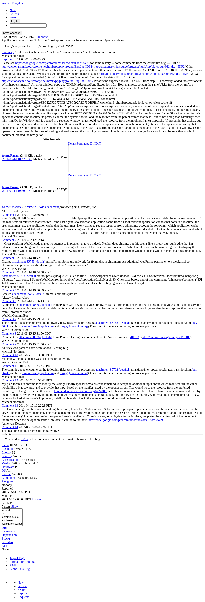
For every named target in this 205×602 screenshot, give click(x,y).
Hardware (8, 467)
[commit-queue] (12, 517)
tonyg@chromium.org (74, 326)
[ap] (12, 513)
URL (5, 527)
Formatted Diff (86, 143)
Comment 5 (9, 290)
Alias (5, 545)
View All (32, 207)
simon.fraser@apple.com (38, 326)
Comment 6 (9, 301)
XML (13, 565)
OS (4, 470)
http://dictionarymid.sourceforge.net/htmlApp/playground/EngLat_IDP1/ (47, 66)
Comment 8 (9, 333)
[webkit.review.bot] (12, 524)
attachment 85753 (23, 261)
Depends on (9, 535)
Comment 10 (10, 355)
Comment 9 (9, 344)
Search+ (15, 17)
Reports (22, 593)
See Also (7, 542)
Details (72, 143)
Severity (7, 456)
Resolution (8, 448)
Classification (10, 459)
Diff (98, 143)
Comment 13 (10, 405)
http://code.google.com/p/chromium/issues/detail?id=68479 (52, 63)
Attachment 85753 (13, 276)
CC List (7, 503)
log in (24, 439)
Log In (14, 21)
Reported (7, 59)
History (37, 499)
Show (15, 506)
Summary (8, 52)
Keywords (8, 531)
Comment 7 (9, 319)
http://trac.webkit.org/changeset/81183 (166, 337)
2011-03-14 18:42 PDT (17, 159)
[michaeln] (12, 520)
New (13, 10)
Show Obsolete (12, 207)
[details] (40, 261)
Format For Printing (22, 561)
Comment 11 (10, 366)
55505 (45, 36)
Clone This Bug (20, 569)
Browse (14, 13)
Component (9, 477)
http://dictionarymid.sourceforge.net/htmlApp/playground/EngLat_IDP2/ (139, 66)
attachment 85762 (23, 294)
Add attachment (49, 207)
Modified (7, 495)
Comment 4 (9, 272)
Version (6, 463)
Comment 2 (9, 240)
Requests (23, 597)
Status (5, 445)
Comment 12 (10, 380)
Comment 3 (9, 258)
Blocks (6, 538)
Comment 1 (9, 214)
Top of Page (17, 558)
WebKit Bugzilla (12, 3)
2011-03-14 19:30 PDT (17, 190)
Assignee (7, 481)
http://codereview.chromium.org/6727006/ (80, 391)
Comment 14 (10, 427)
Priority (6, 452)
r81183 (134, 337)
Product (6, 474)
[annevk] (12, 510)
